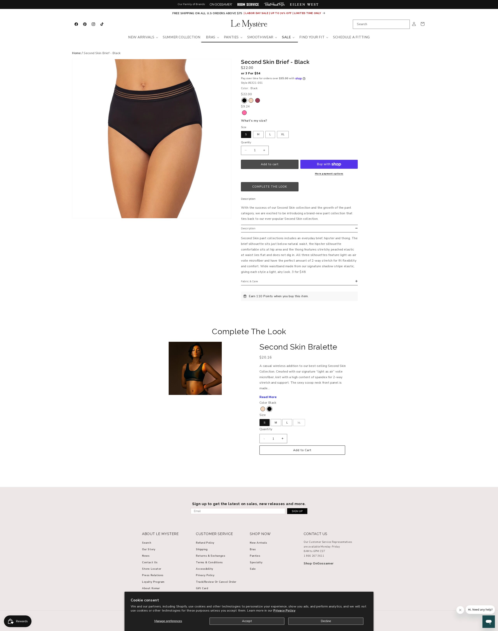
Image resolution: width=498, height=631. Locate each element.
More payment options (329, 173)
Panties (255, 556)
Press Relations (152, 575)
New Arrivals (258, 543)
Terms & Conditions (209, 562)
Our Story (148, 549)
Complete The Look (249, 331)
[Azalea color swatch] (244, 113)
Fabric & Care (249, 281)
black (254, 88)
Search (146, 543)
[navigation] (249, 54)
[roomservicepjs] (248, 4)
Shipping (202, 549)
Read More (268, 397)
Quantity (246, 142)
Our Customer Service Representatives (328, 542)
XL (283, 134)
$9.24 (245, 106)
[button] (143, 37)
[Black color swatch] (244, 100)
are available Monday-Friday (322, 546)
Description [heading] (248, 228)
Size (243, 127)
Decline (326, 621)
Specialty (256, 562)
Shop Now (260, 534)
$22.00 (247, 67)
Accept (247, 621)
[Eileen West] (304, 4)
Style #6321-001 (252, 83)
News (145, 556)
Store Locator (151, 569)
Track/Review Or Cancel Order (216, 582)
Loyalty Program (153, 582)
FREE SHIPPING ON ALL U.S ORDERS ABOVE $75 (207, 13)
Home (76, 53)
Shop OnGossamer (319, 563)
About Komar (151, 588)
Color (263, 403)
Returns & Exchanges (210, 556)
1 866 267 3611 (314, 556)
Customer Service (214, 534)
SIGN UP (297, 511)
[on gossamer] (221, 4)
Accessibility (204, 569)
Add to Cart (302, 450)
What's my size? (254, 121)
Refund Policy (205, 543)
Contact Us (150, 562)
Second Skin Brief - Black (102, 53)
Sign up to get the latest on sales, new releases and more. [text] (249, 504)
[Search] (405, 24)
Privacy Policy (284, 610)
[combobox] (381, 24)
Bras (253, 549)
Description (248, 198)
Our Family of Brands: (192, 4)
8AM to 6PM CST (314, 551)
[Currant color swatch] (257, 100)
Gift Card (202, 588)
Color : (245, 88)
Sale (253, 569)
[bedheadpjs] (274, 4)
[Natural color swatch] (251, 100)
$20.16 (266, 357)
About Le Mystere (160, 534)
